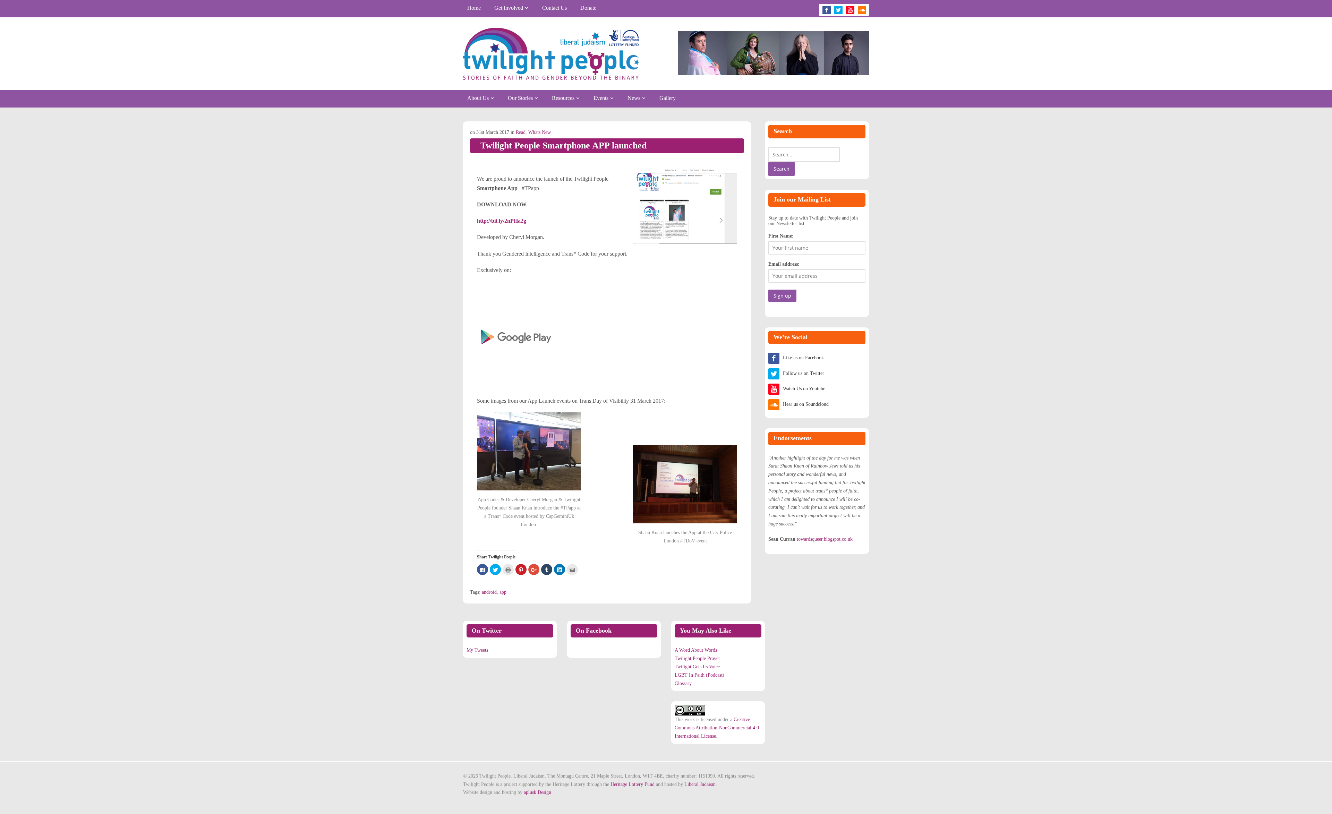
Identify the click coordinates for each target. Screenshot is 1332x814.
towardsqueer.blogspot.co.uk (825, 539)
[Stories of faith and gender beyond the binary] (551, 53)
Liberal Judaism (700, 784)
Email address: (784, 264)
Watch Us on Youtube (804, 388)
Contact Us (554, 8)
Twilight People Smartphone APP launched (563, 145)
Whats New (539, 132)
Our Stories (520, 98)
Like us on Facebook (803, 357)
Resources (563, 98)
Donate (588, 8)
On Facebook (594, 630)
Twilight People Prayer (697, 658)
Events (601, 98)
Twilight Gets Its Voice (697, 666)
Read (521, 132)
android (489, 592)
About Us (478, 98)
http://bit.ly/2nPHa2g (501, 221)
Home (474, 8)
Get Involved (508, 8)
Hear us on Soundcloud (806, 404)
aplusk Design (537, 792)
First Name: (781, 236)
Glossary (683, 683)
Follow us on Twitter (803, 373)
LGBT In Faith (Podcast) (699, 675)
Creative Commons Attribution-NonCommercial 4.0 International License (717, 728)
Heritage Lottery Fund (632, 784)
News (633, 98)
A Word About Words (696, 650)
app (503, 592)
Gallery (667, 98)
